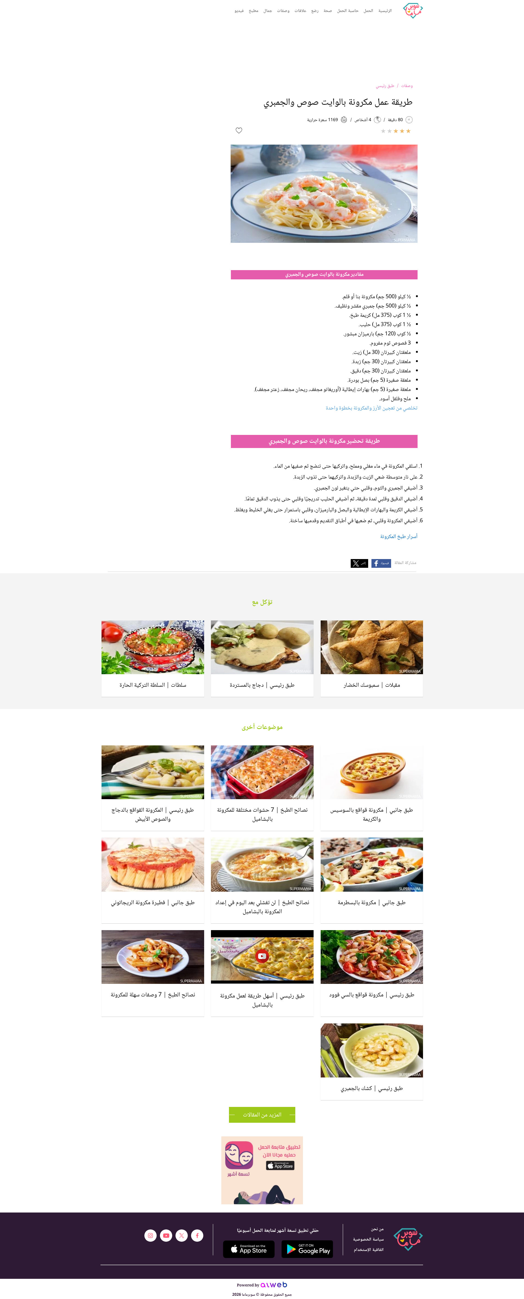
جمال (267, 11)
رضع (314, 11)
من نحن (377, 1229)
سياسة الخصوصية (368, 1239)
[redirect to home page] (413, 11)
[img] (262, 1139)
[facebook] (197, 1235)
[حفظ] (239, 130)
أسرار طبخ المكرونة (399, 537)
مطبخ (253, 11)
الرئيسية (385, 11)
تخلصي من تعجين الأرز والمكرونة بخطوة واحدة (372, 408)
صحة (327, 11)
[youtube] (166, 1235)
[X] (181, 1235)
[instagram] (150, 1235)
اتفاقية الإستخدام (369, 1250)
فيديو (239, 11)
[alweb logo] (274, 1286)
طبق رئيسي (385, 86)
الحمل (368, 11)
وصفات (283, 11)
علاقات (300, 11)
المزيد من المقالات (262, 1115)
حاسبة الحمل (348, 11)
